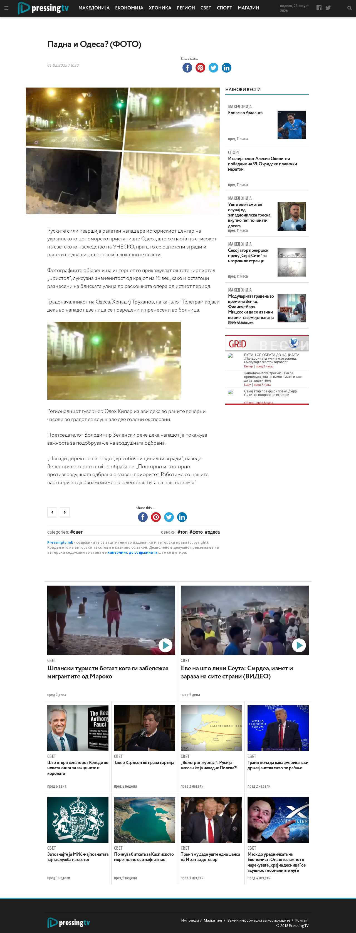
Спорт (224, 8)
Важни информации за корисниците (259, 920)
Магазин (248, 8)
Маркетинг (213, 920)
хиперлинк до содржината (132, 552)
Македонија (94, 8)
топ (184, 532)
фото (197, 532)
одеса (214, 532)
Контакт (302, 920)
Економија (129, 8)
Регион (186, 8)
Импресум (190, 920)
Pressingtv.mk (60, 542)
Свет (206, 8)
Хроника (160, 8)
